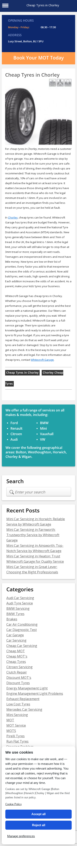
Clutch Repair (16, 672)
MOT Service (16, 725)
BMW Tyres (15, 614)
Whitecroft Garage (42, 360)
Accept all (38, 814)
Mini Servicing (17, 715)
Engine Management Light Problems (34, 693)
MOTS (11, 730)
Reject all (38, 825)
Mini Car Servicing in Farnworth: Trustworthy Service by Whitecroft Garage (32, 534)
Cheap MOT (15, 651)
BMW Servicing (18, 608)
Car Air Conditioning (22, 624)
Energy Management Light (27, 688)
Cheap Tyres (16, 661)
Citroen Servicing (19, 667)
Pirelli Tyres (15, 736)
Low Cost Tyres (18, 704)
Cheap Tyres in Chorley (22, 372)
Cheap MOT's (16, 656)
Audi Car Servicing (20, 598)
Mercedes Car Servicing (24, 709)
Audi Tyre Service (19, 603)
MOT (10, 720)
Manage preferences (21, 836)
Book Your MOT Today (38, 58)
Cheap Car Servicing (21, 645)
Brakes (11, 619)
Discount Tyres (18, 683)
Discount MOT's (18, 677)
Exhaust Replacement (22, 699)
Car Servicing (16, 640)
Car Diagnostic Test (21, 629)
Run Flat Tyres (17, 741)
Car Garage (15, 635)
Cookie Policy (13, 804)
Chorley (13, 217)
